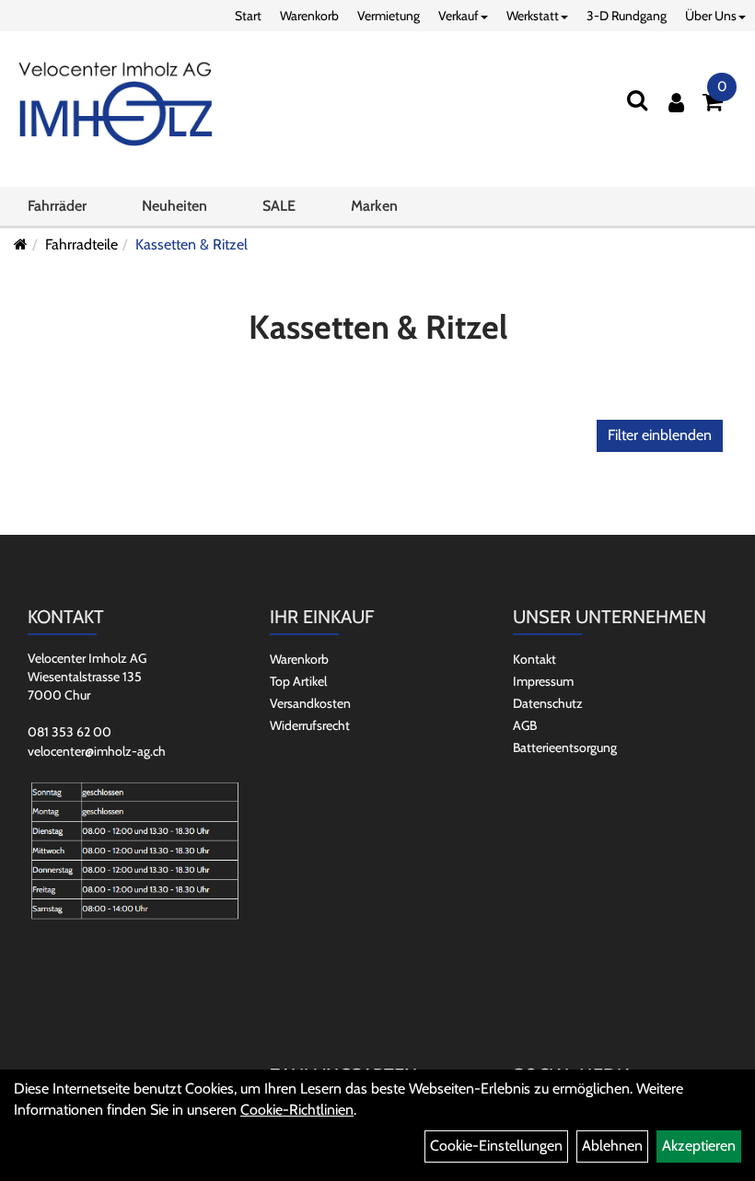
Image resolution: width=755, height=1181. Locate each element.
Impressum (543, 681)
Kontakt (534, 659)
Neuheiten (174, 205)
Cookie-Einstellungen (496, 1145)
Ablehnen (612, 1145)
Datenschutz (548, 703)
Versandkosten (310, 703)
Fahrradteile (81, 244)
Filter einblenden (660, 435)
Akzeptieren (699, 1145)
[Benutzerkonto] (676, 102)
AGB (525, 725)
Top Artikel (298, 681)
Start (248, 15)
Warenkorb (309, 15)
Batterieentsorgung (565, 747)
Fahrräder (57, 205)
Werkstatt (532, 15)
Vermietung (388, 15)
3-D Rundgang (627, 15)
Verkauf (458, 15)
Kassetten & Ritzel (191, 244)
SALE (279, 205)
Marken (374, 205)
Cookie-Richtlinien (297, 1109)
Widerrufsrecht (310, 725)
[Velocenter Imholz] (115, 105)
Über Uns (711, 15)
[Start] (21, 244)
